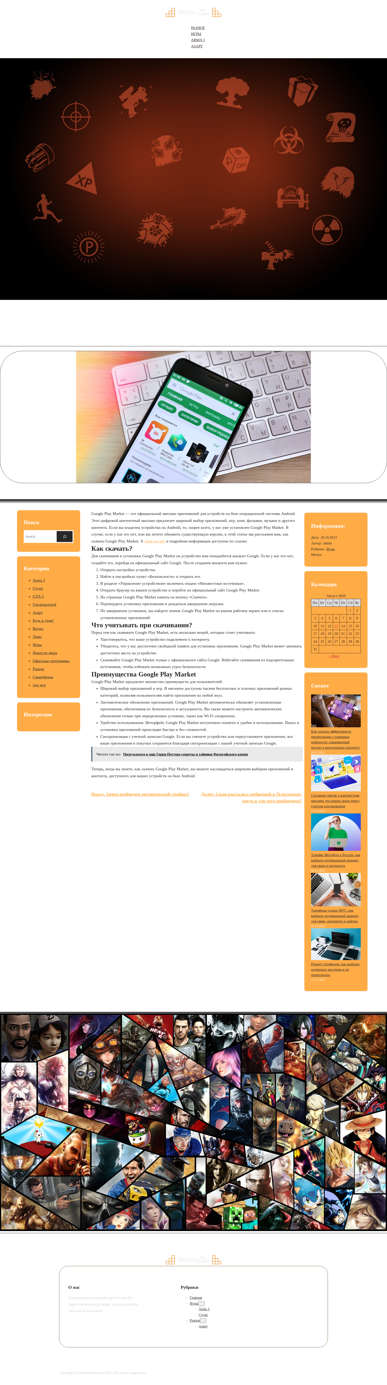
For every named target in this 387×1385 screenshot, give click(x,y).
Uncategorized (44, 604)
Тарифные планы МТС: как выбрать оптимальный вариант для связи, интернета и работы (335, 916)
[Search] (65, 536)
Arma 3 (39, 580)
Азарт (38, 612)
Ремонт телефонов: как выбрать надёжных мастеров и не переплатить (335, 969)
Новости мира (45, 653)
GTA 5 (38, 596)
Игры (37, 644)
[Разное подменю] (203, 1320)
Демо (37, 636)
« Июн (334, 656)
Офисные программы (51, 661)
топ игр (39, 685)
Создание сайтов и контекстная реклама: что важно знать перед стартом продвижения (335, 801)
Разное (38, 669)
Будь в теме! (43, 620)
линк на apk (154, 541)
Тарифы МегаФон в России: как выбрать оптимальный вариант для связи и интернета (335, 860)
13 (336, 626)
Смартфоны (43, 677)
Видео (38, 628)
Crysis (38, 588)
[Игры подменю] (201, 1303)
